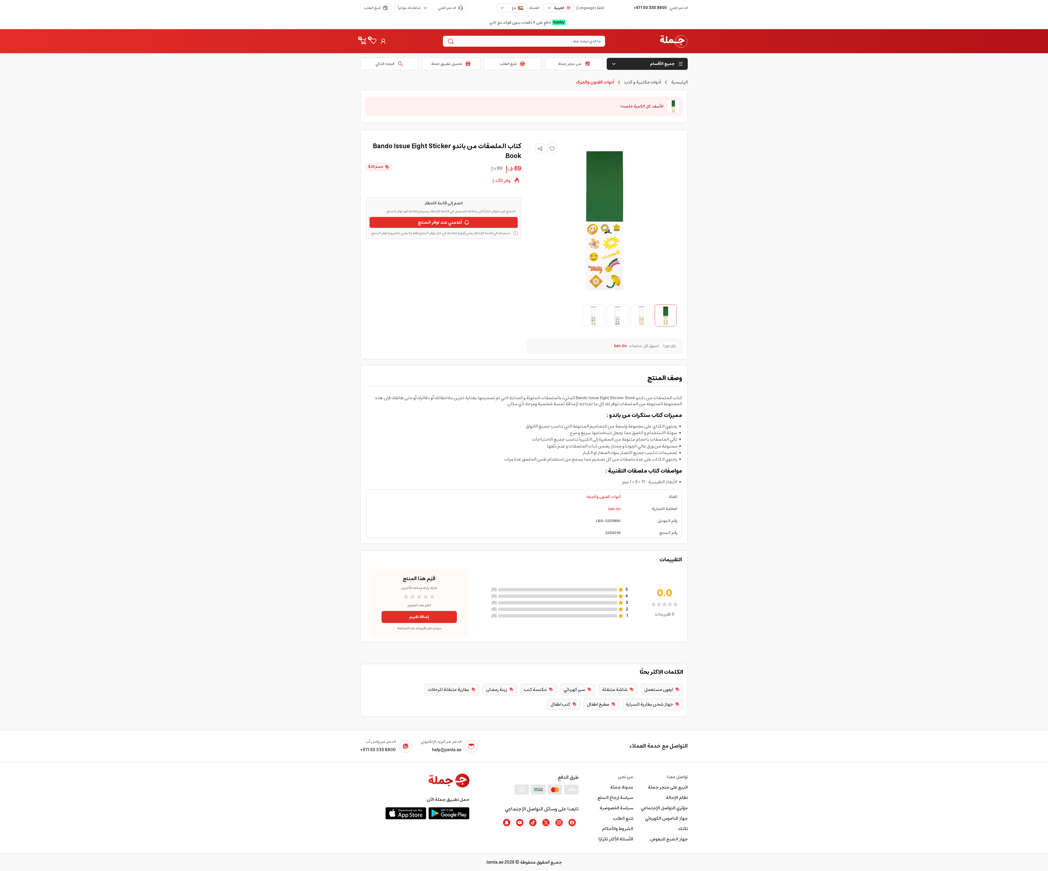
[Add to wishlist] (552, 148)
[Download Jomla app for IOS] (405, 813)
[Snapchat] (506, 822)
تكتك (683, 828)
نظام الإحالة (677, 797)
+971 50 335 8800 (650, 8)
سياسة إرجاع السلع (615, 797)
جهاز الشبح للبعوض (669, 839)
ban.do (614, 509)
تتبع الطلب (372, 8)
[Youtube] (519, 822)
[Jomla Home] (673, 41)
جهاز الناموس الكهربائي (666, 818)
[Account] (383, 41)
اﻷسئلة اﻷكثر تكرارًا (616, 839)
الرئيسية (679, 82)
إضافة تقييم (419, 617)
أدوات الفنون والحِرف (603, 497)
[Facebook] (572, 822)
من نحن (625, 777)
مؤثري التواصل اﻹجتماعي (664, 808)
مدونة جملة (621, 787)
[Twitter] (545, 822)
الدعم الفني (447, 8)
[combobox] (559, 8)
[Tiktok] (532, 822)
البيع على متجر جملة (668, 787)
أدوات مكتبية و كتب (642, 82)
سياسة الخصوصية (616, 808)
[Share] (540, 149)
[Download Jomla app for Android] (448, 813)
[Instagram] (558, 822)
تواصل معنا (677, 777)
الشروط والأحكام (617, 828)
